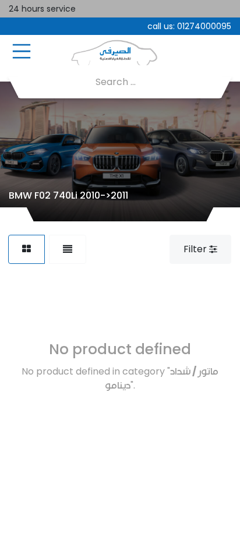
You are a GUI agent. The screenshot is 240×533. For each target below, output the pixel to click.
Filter (196, 249)
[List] (67, 249)
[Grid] (26, 249)
